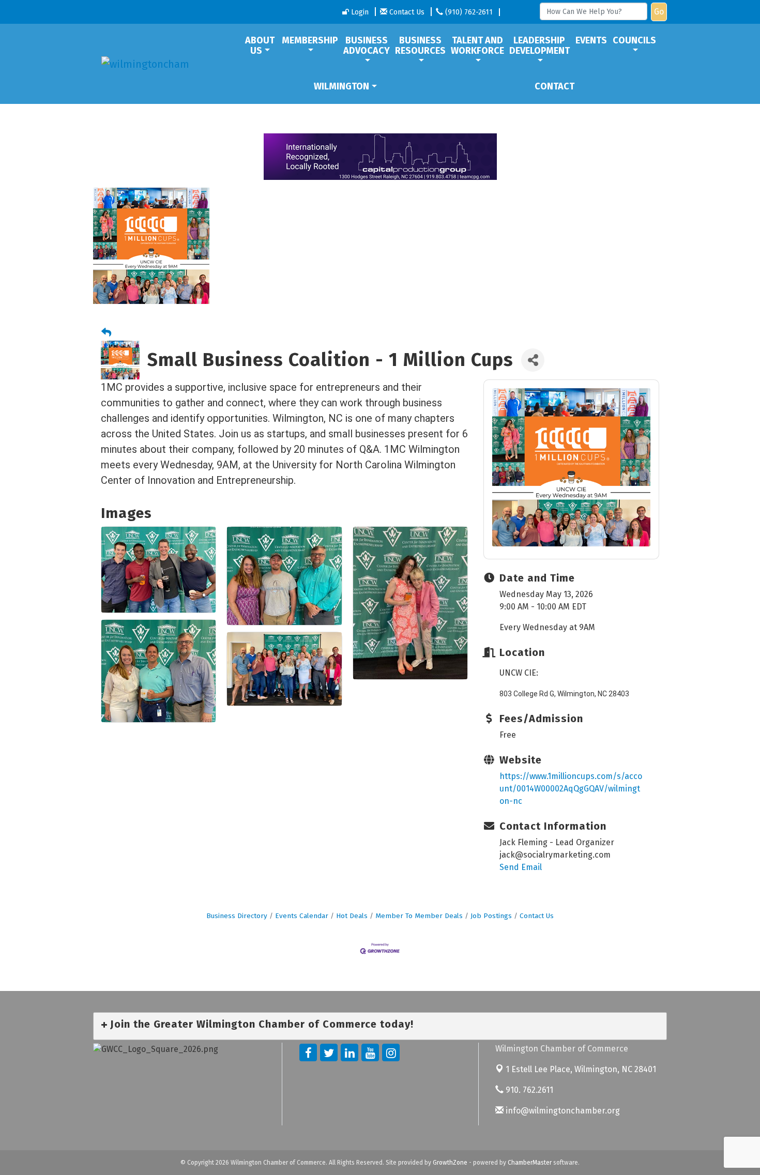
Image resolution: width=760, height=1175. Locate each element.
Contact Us (537, 915)
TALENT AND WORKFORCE (477, 45)
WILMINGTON (341, 86)
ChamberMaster (530, 1162)
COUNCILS (634, 40)
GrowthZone (450, 1162)
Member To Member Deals (419, 915)
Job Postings (491, 915)
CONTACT (554, 86)
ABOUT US (260, 45)
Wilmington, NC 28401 (581, 1069)
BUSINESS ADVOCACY (366, 45)
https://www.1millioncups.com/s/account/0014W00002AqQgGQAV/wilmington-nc (570, 788)
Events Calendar (301, 915)
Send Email (520, 867)
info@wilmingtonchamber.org (562, 1111)
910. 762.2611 (528, 1090)
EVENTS (591, 40)
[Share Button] (532, 360)
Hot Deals (352, 915)
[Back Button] (106, 333)
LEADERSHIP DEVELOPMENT (539, 45)
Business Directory (236, 915)
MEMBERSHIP (310, 40)
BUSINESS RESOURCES (420, 45)
